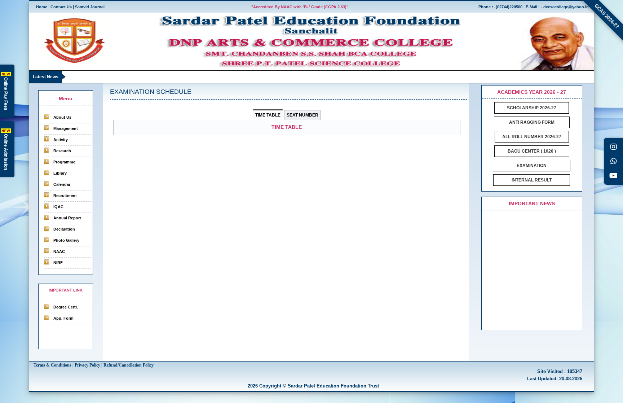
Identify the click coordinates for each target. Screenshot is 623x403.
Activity (60, 139)
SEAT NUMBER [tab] (302, 115)
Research (62, 151)
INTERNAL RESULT (532, 180)
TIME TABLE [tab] (267, 115)
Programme (64, 162)
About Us (62, 117)
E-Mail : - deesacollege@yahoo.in (557, 7)
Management (65, 128)
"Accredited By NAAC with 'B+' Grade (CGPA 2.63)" (299, 7)
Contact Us (61, 7)
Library (60, 173)
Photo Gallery (66, 240)
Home (41, 7)
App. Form (63, 318)
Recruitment (65, 195)
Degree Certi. (65, 307)
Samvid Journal (90, 7)
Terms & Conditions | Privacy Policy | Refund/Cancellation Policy (94, 365)
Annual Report (67, 218)
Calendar (61, 184)
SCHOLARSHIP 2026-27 (531, 107)
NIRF (58, 262)
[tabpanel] (287, 127)
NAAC (59, 251)
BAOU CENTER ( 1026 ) (532, 151)
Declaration (64, 229)
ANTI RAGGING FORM (531, 122)
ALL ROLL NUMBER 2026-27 (531, 136)
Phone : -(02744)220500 (500, 7)
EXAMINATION (532, 165)
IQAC (58, 207)
